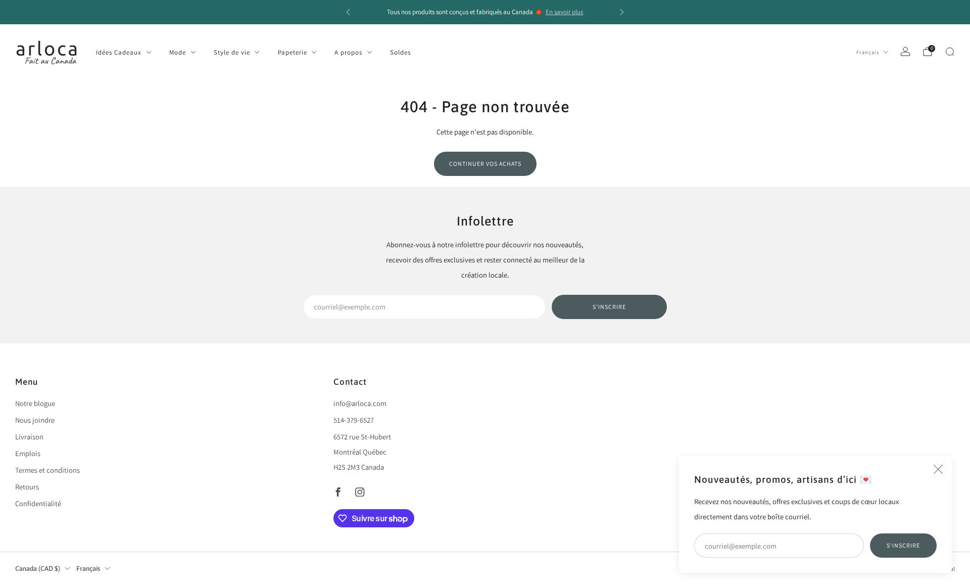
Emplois (27, 453)
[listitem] (485, 12)
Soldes (400, 52)
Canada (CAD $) (37, 568)
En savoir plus (564, 12)
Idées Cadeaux (118, 52)
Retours (27, 486)
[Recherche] (950, 52)
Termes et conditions (47, 470)
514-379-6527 (353, 420)
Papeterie (292, 52)
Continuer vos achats (485, 163)
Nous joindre (35, 420)
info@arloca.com (359, 403)
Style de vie (232, 52)
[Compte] (905, 52)
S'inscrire (903, 545)
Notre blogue (35, 403)
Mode (177, 52)
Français (867, 52)
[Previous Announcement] (348, 12)
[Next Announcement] (621, 12)
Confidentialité (38, 503)
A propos (348, 52)
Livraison (29, 436)
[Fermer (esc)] (938, 469)
